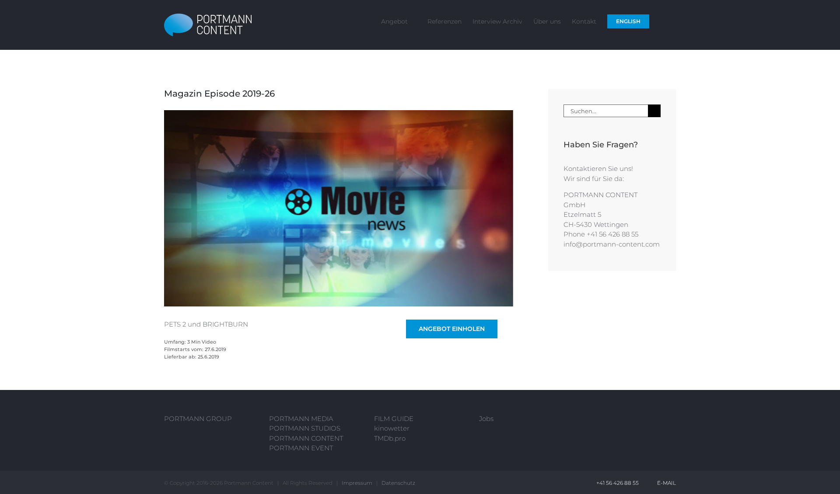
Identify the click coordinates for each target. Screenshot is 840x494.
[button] (662, 21)
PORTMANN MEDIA (301, 418)
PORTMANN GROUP (198, 418)
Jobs (486, 418)
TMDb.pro (390, 438)
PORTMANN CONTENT (306, 438)
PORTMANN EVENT (301, 448)
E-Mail (665, 483)
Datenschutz (398, 483)
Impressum (357, 483)
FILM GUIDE (393, 418)
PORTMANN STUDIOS (304, 428)
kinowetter (392, 428)
